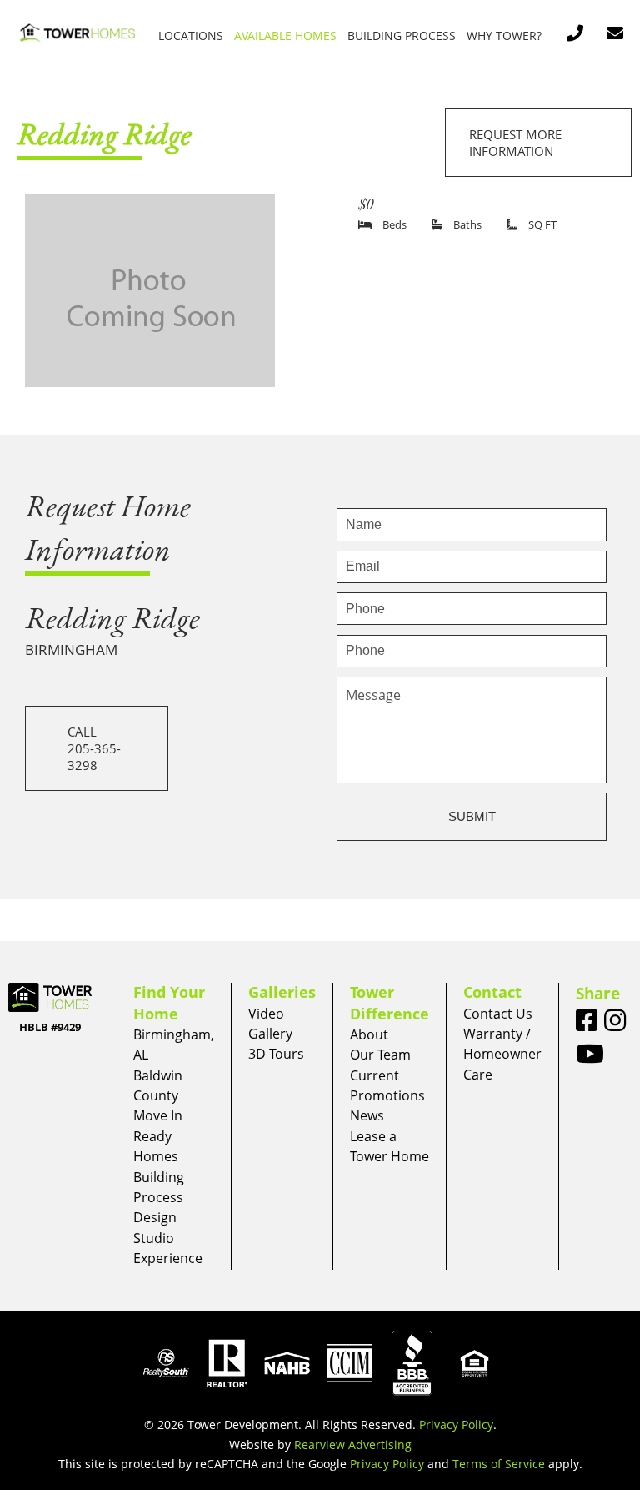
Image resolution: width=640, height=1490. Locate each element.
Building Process (402, 35)
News (367, 1115)
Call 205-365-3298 (94, 748)
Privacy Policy (456, 1424)
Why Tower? (504, 35)
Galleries (282, 992)
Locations (190, 35)
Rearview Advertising (353, 1444)
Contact (492, 992)
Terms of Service (498, 1464)
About (369, 1034)
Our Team (380, 1054)
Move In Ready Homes (157, 1135)
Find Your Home (169, 1002)
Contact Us (497, 1013)
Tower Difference (389, 1002)
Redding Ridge (104, 133)
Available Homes (285, 35)
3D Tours (276, 1054)
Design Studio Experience (167, 1237)
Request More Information (515, 142)
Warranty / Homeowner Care (502, 1054)
